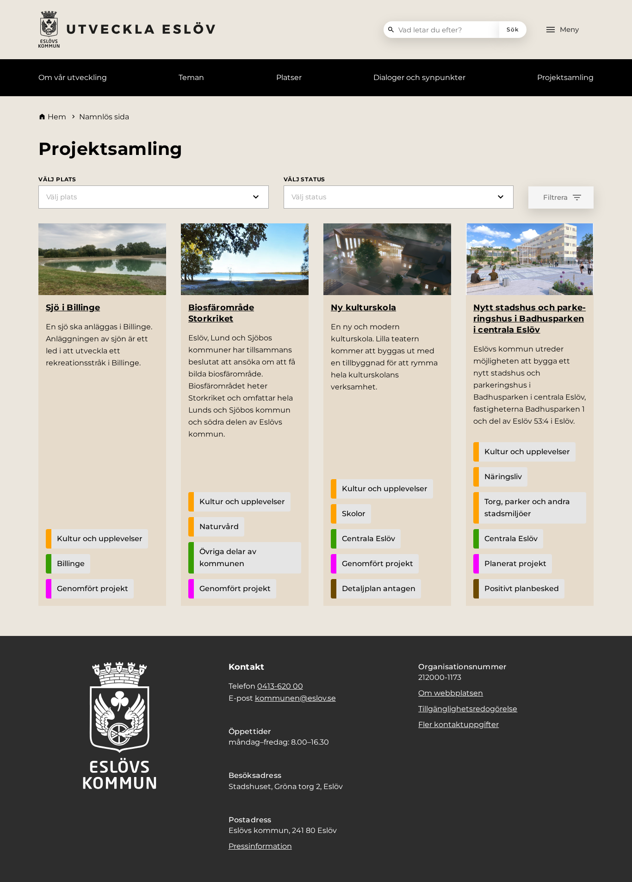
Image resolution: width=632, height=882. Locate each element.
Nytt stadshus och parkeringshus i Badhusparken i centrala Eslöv (529, 318)
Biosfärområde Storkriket (221, 313)
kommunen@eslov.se (295, 698)
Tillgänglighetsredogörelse (467, 708)
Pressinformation (260, 846)
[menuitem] (72, 77)
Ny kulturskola (363, 307)
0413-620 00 (280, 686)
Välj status (305, 179)
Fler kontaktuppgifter (458, 724)
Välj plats (57, 179)
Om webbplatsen (450, 693)
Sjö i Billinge (73, 307)
